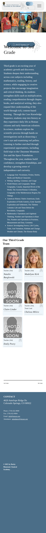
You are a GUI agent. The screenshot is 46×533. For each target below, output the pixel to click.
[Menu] (39, 5)
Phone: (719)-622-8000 (11, 411)
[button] (28, 4)
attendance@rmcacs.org (20, 419)
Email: (12, 416)
